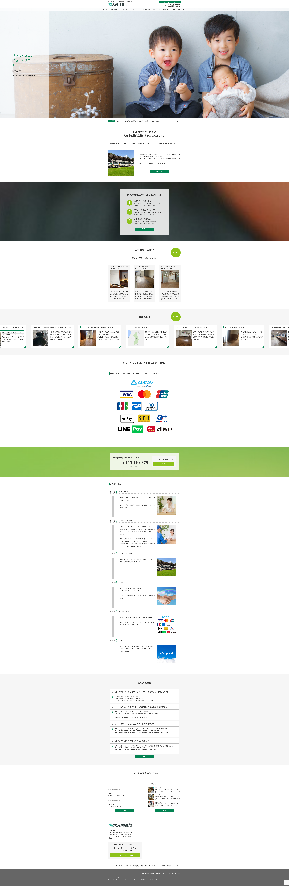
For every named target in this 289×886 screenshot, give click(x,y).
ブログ (155, 10)
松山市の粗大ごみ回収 (113, 879)
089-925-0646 (173, 4)
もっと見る (144, 757)
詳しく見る (159, 171)
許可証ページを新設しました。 (116, 794)
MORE (177, 121)
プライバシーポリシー (145, 873)
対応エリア (126, 10)
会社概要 (173, 10)
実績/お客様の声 (145, 10)
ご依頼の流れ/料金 (115, 10)
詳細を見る (144, 229)
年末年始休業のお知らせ (132, 121)
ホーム (105, 10)
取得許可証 (135, 10)
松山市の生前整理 (131, 879)
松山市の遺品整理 (140, 879)
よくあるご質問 (163, 10)
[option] (144, 86)
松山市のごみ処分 (123, 879)
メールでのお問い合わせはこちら (126, 855)
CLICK (163, 464)
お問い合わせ (182, 10)
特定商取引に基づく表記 (155, 873)
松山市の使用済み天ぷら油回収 (151, 879)
